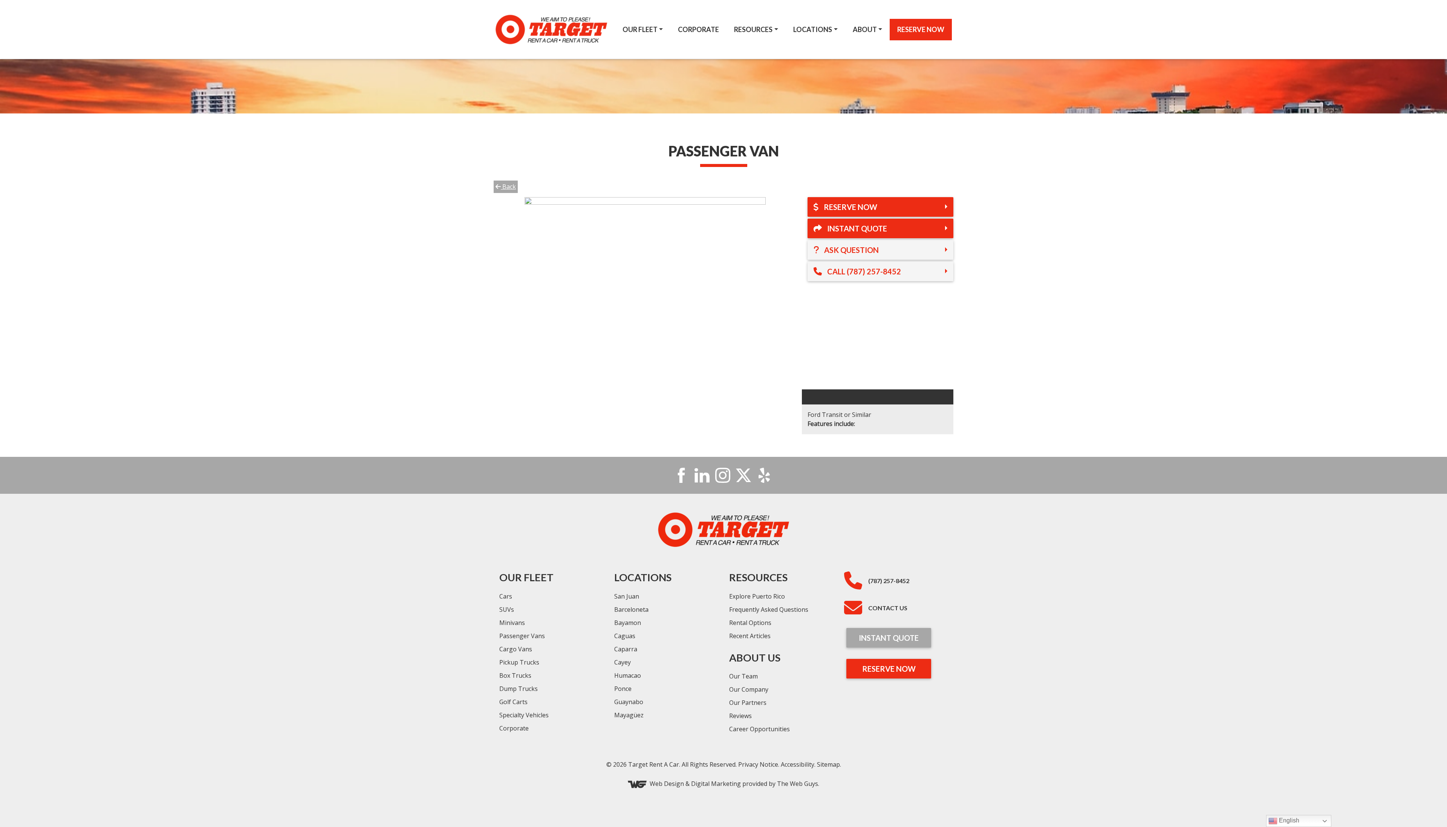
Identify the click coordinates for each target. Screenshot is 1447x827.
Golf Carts (513, 702)
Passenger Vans (522, 636)
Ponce (623, 689)
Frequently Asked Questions (768, 609)
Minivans (512, 623)
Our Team (743, 676)
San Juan (626, 596)
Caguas (624, 636)
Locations (812, 29)
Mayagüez (629, 715)
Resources (753, 29)
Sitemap (828, 764)
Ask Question (851, 249)
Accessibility (797, 764)
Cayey (622, 662)
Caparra (625, 649)
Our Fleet (640, 29)
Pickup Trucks (519, 662)
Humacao (627, 675)
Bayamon (627, 623)
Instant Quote (856, 228)
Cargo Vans (515, 649)
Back (508, 186)
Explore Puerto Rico (757, 596)
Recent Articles (750, 636)
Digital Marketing (716, 784)
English (1288, 820)
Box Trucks (515, 675)
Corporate (698, 29)
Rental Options (750, 623)
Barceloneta (631, 609)
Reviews (740, 716)
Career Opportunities (759, 729)
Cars (505, 596)
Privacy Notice (758, 764)
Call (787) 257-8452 (863, 271)
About (865, 29)
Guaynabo (628, 702)
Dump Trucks (518, 689)
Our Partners (747, 702)
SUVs (506, 609)
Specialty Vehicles (524, 715)
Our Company (748, 689)
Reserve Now (920, 29)
